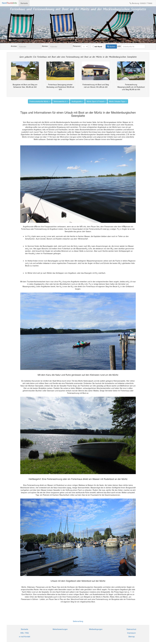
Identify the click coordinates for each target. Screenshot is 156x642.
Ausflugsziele (77, 101)
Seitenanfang (78, 621)
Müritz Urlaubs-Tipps (117, 101)
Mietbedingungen (95, 629)
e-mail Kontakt (24, 636)
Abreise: (45, 46)
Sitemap (131, 636)
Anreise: (14, 46)
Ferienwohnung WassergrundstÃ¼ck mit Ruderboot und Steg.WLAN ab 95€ (131, 87)
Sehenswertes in (60, 101)
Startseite (24, 3)
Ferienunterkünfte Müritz (39, 101)
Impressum (131, 633)
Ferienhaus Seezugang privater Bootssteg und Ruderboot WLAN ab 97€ (60, 87)
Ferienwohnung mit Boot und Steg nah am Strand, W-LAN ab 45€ (96, 85)
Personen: (77, 46)
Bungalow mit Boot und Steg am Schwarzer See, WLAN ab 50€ (25, 85)
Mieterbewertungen (60, 629)
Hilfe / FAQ (24, 633)
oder (119, 46)
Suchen (112, 46)
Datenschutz (131, 629)
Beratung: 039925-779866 (141, 3)
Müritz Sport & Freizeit (95, 101)
